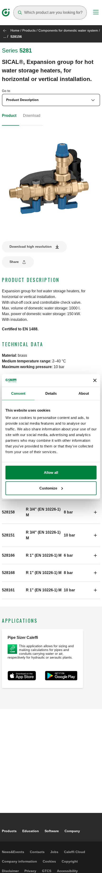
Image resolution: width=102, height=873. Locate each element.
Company (72, 831)
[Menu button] (96, 13)
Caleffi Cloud (74, 852)
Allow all (51, 472)
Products (29, 30)
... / (5, 36)
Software (52, 831)
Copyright (70, 861)
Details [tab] (51, 393)
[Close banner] (95, 380)
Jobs (54, 852)
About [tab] (84, 393)
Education (30, 831)
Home (14, 30)
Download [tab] (31, 116)
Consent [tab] (18, 393)
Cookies (49, 861)
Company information (19, 861)
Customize (48, 488)
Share (14, 262)
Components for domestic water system (68, 30)
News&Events (13, 852)
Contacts (37, 852)
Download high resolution (30, 246)
